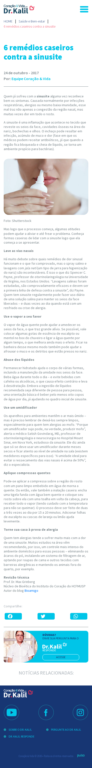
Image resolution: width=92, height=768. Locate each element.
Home (8, 21)
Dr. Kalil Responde (21, 736)
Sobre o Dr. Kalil (20, 729)
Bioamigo (31, 590)
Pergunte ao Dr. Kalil (66, 729)
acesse (61, 657)
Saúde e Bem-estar (32, 21)
